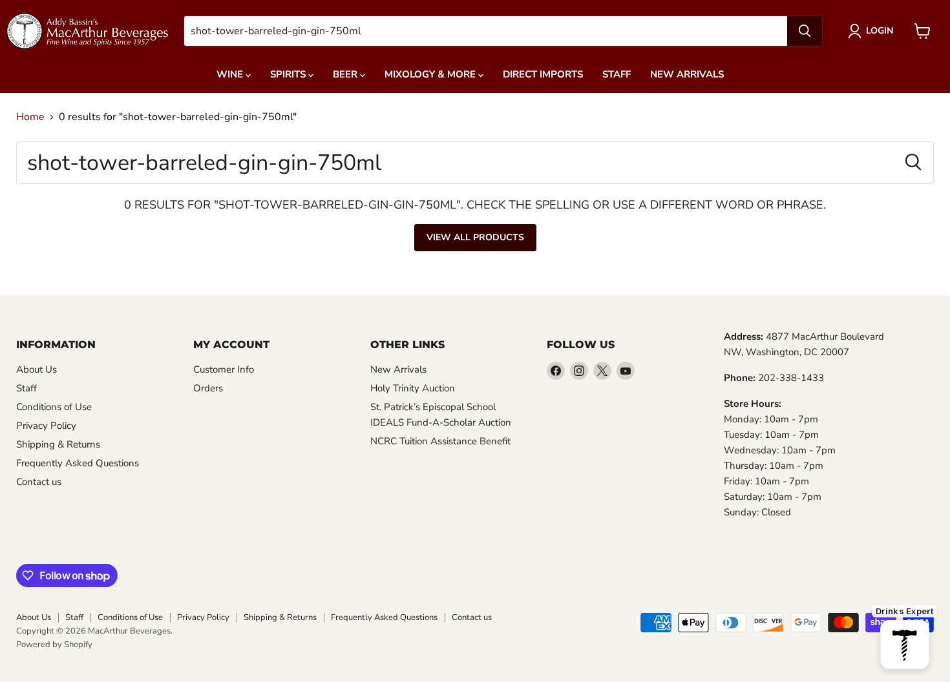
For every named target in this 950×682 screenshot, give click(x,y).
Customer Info (223, 369)
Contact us (38, 481)
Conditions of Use (54, 406)
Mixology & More (431, 74)
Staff (616, 74)
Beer (346, 74)
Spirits (289, 74)
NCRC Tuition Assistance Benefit (440, 441)
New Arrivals (687, 74)
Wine (231, 74)
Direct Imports (543, 74)
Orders (208, 388)
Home (30, 117)
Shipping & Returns (58, 444)
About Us (36, 369)
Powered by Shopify (54, 644)
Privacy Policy (46, 425)
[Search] (804, 31)
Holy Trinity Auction (412, 388)
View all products (475, 237)
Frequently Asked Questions (77, 463)
